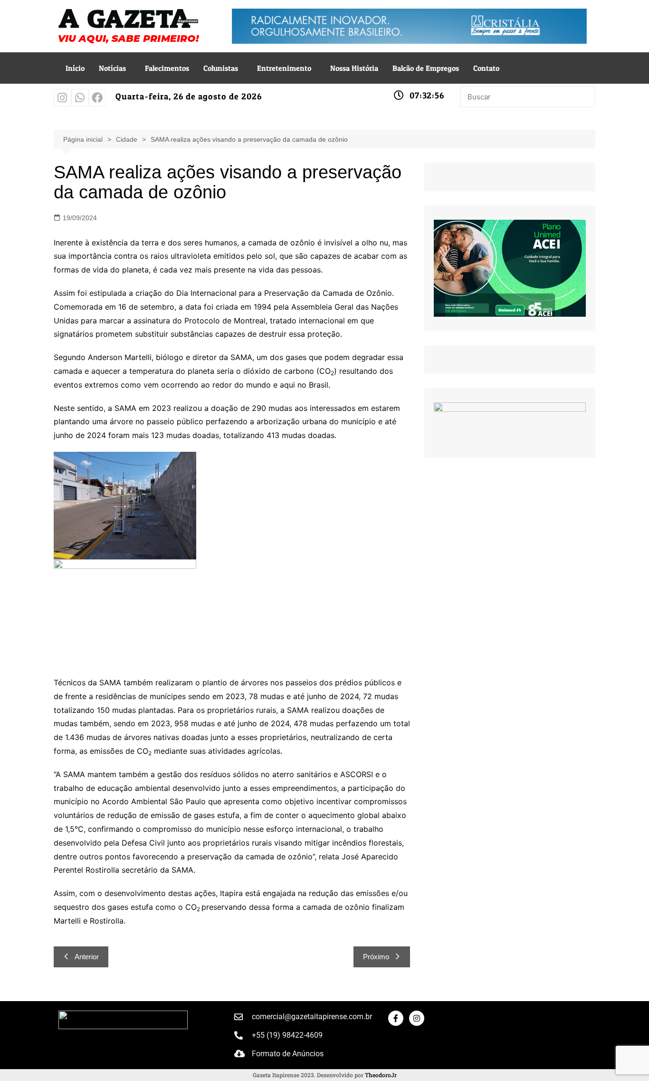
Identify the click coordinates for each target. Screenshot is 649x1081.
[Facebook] (97, 98)
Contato (486, 68)
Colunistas (220, 68)
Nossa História (354, 68)
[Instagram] (62, 98)
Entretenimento (284, 68)
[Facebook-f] (395, 1018)
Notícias (112, 68)
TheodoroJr (381, 1075)
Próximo (376, 957)
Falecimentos (167, 68)
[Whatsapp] (80, 98)
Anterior (87, 957)
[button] (115, 68)
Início (75, 68)
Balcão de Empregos (425, 68)
